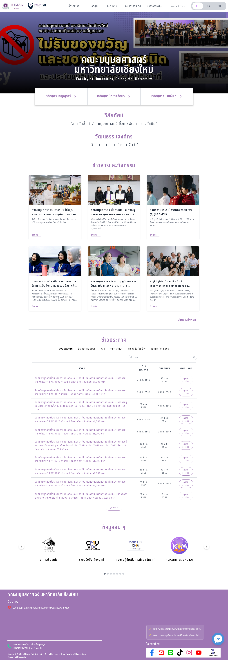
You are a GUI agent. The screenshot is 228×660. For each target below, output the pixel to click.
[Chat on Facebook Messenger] (218, 639)
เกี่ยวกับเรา (73, 6)
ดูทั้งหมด (114, 507)
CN (219, 6)
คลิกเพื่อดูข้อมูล (38, 644)
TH (197, 6)
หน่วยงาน (112, 6)
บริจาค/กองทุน (154, 6)
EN (208, 6)
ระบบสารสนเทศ (133, 6)
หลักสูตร (94, 6)
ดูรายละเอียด (186, 380)
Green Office (178, 6)
